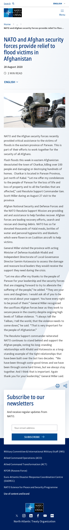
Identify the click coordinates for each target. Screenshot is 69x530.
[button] (59, 3)
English (9, 82)
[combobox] (59, 3)
